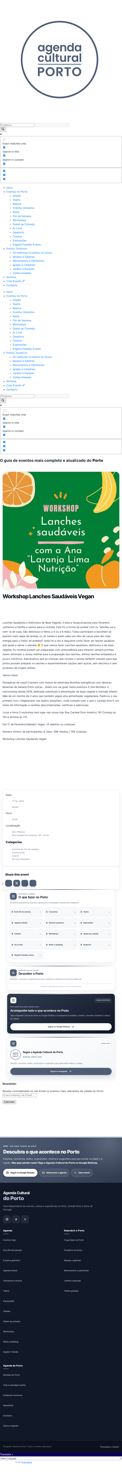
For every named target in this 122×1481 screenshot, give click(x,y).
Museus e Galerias (23, 256)
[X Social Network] (16, 883)
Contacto (12, 285)
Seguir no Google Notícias (59, 1027)
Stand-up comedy (11, 1321)
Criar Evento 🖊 (15, 281)
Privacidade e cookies (109, 1447)
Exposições (20, 240)
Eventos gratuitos (11, 1260)
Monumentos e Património (28, 260)
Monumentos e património (76, 1270)
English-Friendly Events (27, 244)
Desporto (18, 232)
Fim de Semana (22, 216)
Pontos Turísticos (16, 248)
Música (17, 203)
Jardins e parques (72, 1280)
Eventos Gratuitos (23, 207)
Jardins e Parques (23, 268)
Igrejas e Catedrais (24, 264)
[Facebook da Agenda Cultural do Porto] (16, 1219)
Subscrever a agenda (56, 1172)
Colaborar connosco (13, 1395)
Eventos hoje (9, 1240)
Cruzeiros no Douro (73, 1250)
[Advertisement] (61, 609)
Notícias (11, 277)
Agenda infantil (10, 1270)
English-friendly (10, 1352)
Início (9, 187)
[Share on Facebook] (8, 883)
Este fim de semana (12, 1250)
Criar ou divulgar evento (14, 1385)
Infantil (17, 195)
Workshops (19, 220)
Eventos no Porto (16, 191)
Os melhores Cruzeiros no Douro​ (32, 252)
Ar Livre (17, 228)
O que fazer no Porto (74, 1240)
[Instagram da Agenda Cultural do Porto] (7, 1219)
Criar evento (84, 1172)
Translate (26, 1462)
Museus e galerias (72, 1260)
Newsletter (8, 1405)
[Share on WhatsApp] (24, 883)
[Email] (33, 883)
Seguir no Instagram (58, 1071)
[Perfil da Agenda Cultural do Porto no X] (25, 1219)
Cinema (17, 236)
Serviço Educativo (21, 859)
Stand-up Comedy (24, 224)
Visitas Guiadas (22, 273)
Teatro (16, 199)
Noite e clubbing (10, 1341)
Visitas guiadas (71, 1291)
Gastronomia (18, 852)
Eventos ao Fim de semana (25, 849)
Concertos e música (12, 1280)
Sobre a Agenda (10, 1426)
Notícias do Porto (11, 1375)
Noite (16, 212)
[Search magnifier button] (3, 129)
